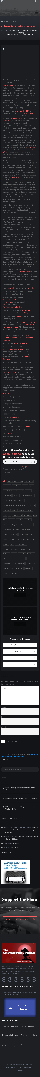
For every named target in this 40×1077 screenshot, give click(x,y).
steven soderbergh (18, 563)
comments (30, 34)
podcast (14, 554)
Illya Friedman (13, 34)
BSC (15, 500)
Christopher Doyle (23, 272)
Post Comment (15, 748)
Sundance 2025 (31, 563)
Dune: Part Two (17, 515)
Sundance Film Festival (27, 322)
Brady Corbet (18, 118)
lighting (23, 539)
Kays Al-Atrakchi (17, 447)
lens (17, 539)
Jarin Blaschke (16, 307)
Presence (7, 559)
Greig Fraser (19, 300)
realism (14, 559)
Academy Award (30, 113)
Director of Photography (25, 510)
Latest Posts (26, 30)
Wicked (6, 573)
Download (30, 467)
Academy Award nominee (15, 481)
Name (4, 707)
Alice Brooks (26, 310)
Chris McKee (7, 836)
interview (14, 534)
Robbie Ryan (30, 147)
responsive (21, 559)
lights (29, 539)
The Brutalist (19, 568)
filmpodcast (15, 525)
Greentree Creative (10, 372)
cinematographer (9, 505)
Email (4, 717)
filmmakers (27, 520)
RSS (12, 473)
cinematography (21, 505)
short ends (7, 563)
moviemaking (8, 549)
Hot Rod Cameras (20, 343)
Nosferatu (23, 549)
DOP (5, 515)
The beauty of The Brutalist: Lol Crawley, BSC (18, 26)
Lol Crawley (11, 288)
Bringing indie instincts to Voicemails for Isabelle (20, 618)
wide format (14, 573)
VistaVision (7, 121)
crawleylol (30, 288)
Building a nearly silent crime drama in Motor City (20, 589)
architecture (7, 495)
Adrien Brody (29, 481)
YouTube (6, 393)
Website (4, 727)
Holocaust (16, 529)
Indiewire (6, 534)
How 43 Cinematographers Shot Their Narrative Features (18, 337)
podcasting (22, 554)
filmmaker (19, 520)
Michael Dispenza (21, 544)
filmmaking (7, 525)
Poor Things (31, 554)
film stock (11, 520)
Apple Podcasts (12, 453)
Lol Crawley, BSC (23, 111)
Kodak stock (17, 177)
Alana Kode (14, 417)
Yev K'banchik (7, 847)
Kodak (12, 539)
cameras (21, 500)
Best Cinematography (27, 495)
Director (13, 510)
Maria (12, 544)
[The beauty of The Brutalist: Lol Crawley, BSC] (20, 61)
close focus (31, 505)
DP (10, 515)
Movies (16, 549)
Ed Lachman (27, 515)
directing (6, 510)
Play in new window (17, 467)
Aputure (25, 486)
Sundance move (8, 568)
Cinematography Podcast (12, 30)
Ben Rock (11, 433)
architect (28, 491)
